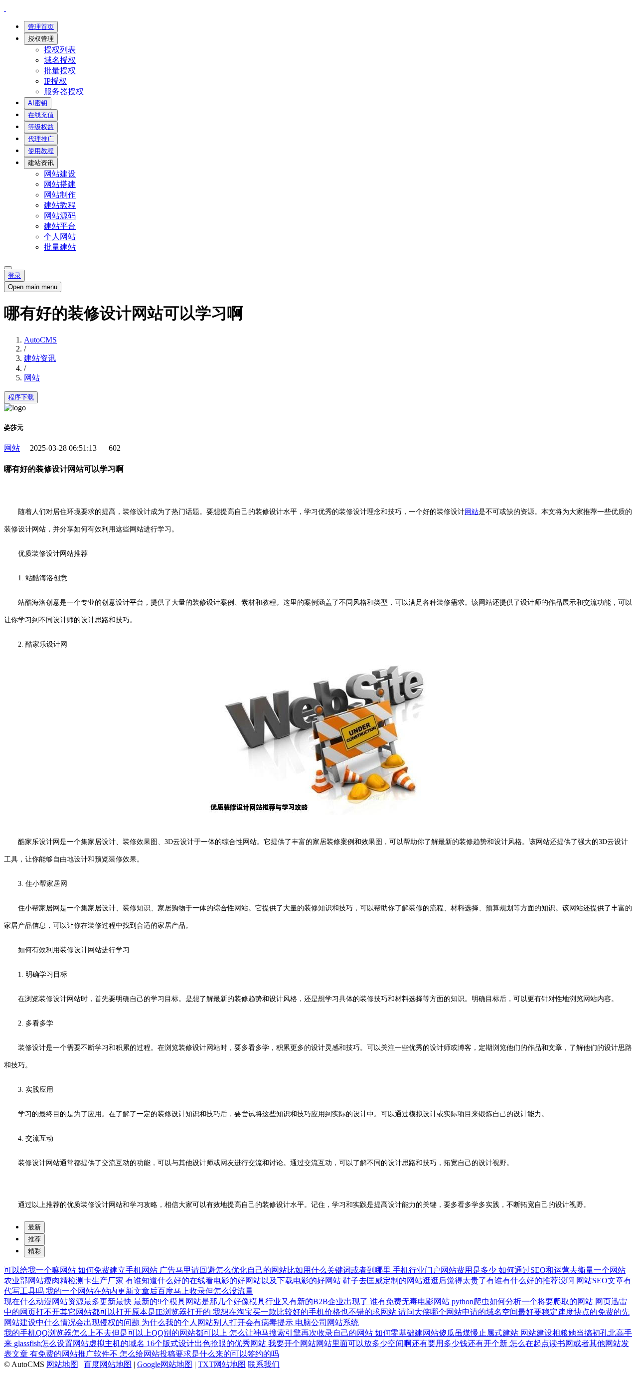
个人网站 (60, 236)
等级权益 (41, 127)
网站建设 (60, 174)
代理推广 (41, 139)
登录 (14, 275)
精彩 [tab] (34, 1251)
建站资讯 (41, 163)
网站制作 (60, 194)
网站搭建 (60, 184)
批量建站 (60, 247)
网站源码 (60, 215)
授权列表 (60, 49)
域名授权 (60, 60)
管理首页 (41, 26)
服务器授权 (64, 91)
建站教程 (60, 205)
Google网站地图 (164, 1364)
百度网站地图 (108, 1364)
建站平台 (60, 226)
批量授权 (60, 70)
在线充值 (41, 115)
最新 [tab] (34, 1227)
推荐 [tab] (34, 1239)
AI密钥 (37, 103)
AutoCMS (40, 340)
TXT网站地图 (222, 1364)
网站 (32, 377)
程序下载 (21, 397)
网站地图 (62, 1364)
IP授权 (55, 81)
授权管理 (41, 38)
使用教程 (41, 151)
